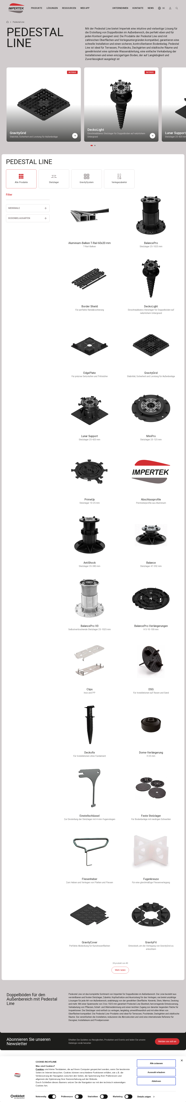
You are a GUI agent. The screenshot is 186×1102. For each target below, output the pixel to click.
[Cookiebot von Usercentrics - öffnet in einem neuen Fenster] (18, 1097)
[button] (75, 135)
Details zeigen (144, 1096)
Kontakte (137, 8)
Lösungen (52, 8)
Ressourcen (69, 8)
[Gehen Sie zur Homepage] (16, 8)
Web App (84, 8)
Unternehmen (120, 8)
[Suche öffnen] (177, 8)
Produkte (36, 8)
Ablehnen (156, 1081)
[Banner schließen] (182, 1060)
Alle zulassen (156, 1063)
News (151, 8)
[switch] (79, 1096)
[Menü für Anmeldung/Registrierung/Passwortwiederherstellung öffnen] (170, 8)
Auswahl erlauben (156, 1072)
